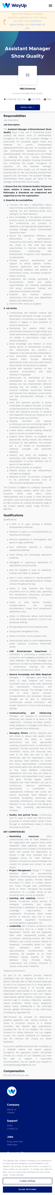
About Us (11, 1110)
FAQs (9, 1126)
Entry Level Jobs (15, 1142)
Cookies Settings (27, 1181)
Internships (12, 1145)
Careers (11, 1113)
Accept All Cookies (27, 1189)
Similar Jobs (26, 107)
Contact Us (12, 1129)
